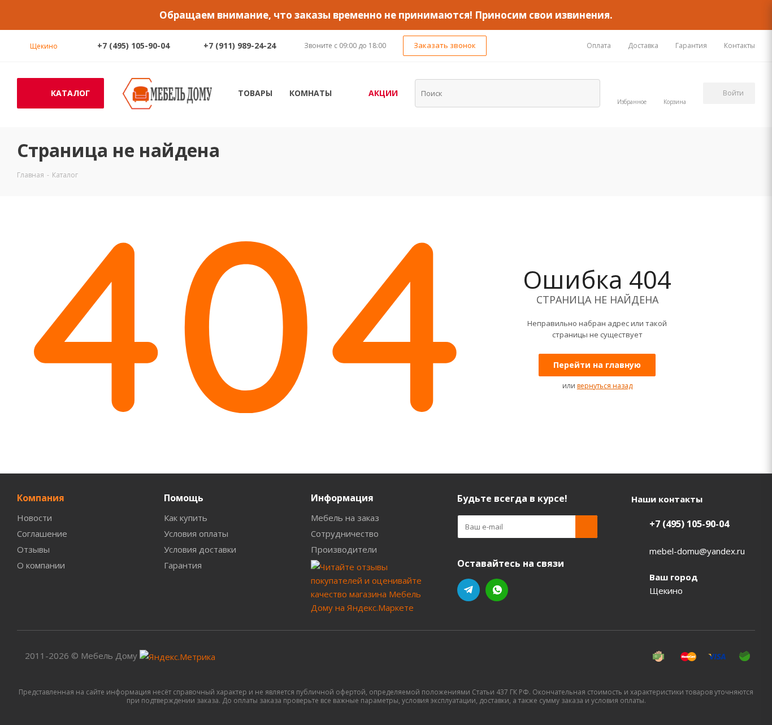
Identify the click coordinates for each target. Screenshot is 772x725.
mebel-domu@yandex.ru (697, 551)
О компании (41, 565)
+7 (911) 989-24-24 (239, 45)
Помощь (183, 498)
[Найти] (584, 92)
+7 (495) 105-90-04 (133, 45)
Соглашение (42, 533)
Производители (344, 549)
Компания (40, 498)
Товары (255, 93)
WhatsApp (496, 590)
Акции (383, 93)
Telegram (468, 590)
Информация (342, 498)
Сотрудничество (345, 533)
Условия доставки (200, 549)
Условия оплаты (196, 533)
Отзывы (33, 549)
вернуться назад (604, 385)
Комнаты (310, 93)
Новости (34, 517)
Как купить (185, 517)
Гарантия (183, 565)
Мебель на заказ (345, 517)
